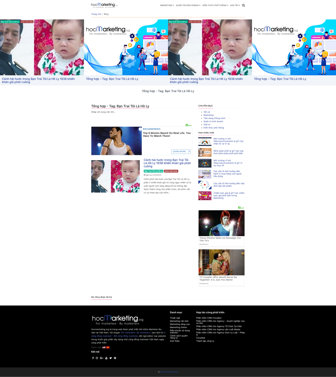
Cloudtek (200, 337)
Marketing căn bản (179, 321)
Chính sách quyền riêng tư (179, 336)
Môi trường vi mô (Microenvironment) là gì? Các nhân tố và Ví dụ (229, 141)
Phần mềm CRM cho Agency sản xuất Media (218, 329)
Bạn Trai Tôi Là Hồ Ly (154, 171)
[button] (107, 347)
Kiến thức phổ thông (214, 5)
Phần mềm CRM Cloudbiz (209, 318)
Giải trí (234, 5)
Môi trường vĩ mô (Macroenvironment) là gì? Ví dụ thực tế (228, 163)
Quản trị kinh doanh (187, 5)
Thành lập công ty (205, 341)
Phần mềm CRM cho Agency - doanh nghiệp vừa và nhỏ (220, 322)
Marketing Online (178, 327)
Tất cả (207, 112)
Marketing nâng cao (180, 324)
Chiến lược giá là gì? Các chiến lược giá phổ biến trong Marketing (229, 195)
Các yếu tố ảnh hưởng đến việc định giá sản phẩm (229, 184)
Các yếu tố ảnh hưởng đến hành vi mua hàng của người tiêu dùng (228, 173)
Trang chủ (96, 14)
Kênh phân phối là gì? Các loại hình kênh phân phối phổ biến (228, 152)
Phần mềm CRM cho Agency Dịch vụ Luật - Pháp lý (220, 333)
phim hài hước (171, 171)
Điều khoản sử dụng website (180, 331)
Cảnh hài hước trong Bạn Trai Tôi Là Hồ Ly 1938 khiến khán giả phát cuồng (38, 80)
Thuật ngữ (175, 318)
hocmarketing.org (169, 371)
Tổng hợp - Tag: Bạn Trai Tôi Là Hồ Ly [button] (112, 79)
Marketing (166, 5)
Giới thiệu (175, 341)
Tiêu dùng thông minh (214, 118)
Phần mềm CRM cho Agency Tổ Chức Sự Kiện (219, 326)
